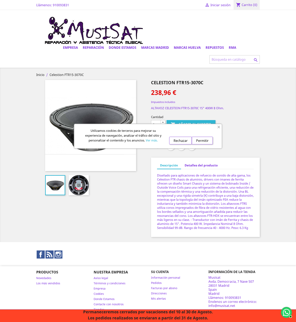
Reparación (93, 47)
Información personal (165, 277)
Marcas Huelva (187, 47)
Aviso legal (101, 278)
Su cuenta (160, 272)
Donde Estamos (122, 47)
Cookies (99, 294)
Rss (50, 254)
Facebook (41, 254)
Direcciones (159, 293)
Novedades (43, 278)
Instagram (58, 254)
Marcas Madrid (155, 47)
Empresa (70, 47)
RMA (232, 47)
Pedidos (156, 283)
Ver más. (152, 140)
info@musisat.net (221, 305)
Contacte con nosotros (109, 304)
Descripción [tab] (169, 165)
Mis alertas (158, 298)
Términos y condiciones (109, 283)
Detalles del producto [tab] (201, 165)
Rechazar (181, 140)
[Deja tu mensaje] (286, 312)
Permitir (202, 140)
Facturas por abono (164, 288)
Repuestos (215, 47)
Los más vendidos (48, 283)
